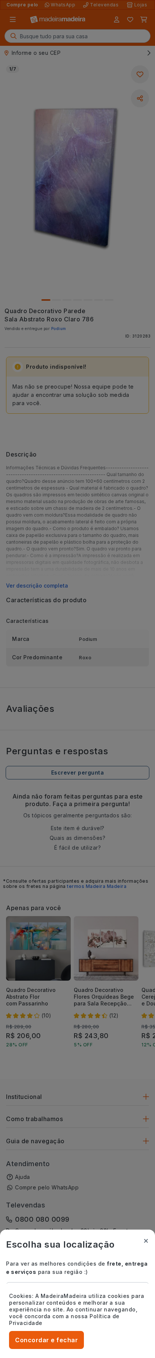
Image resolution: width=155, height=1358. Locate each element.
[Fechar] (146, 1241)
